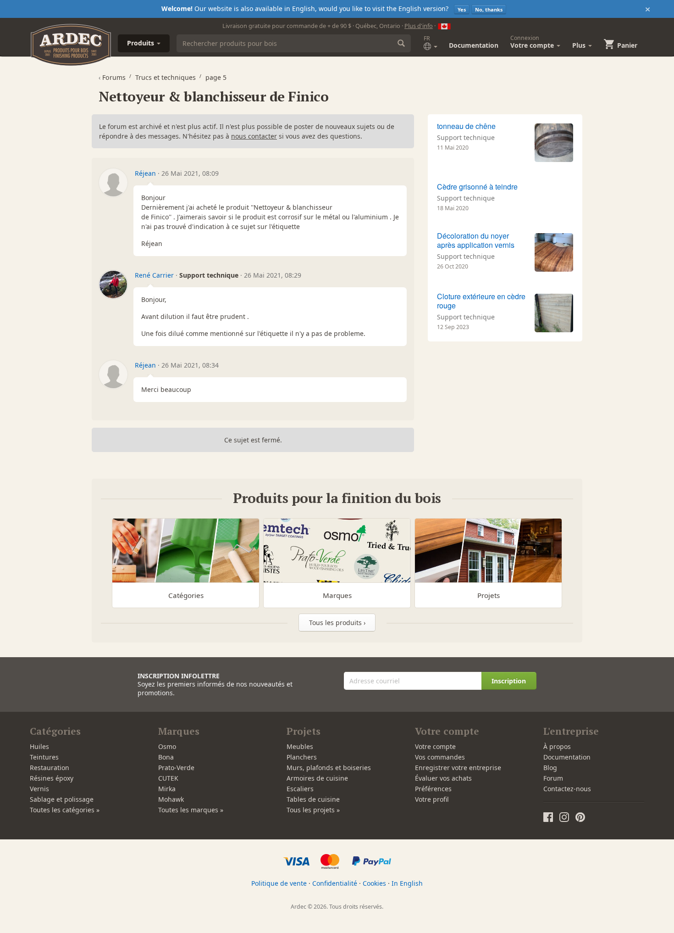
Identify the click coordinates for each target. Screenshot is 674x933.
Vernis (39, 788)
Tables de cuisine (313, 799)
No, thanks (489, 9)
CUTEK (168, 778)
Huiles (39, 746)
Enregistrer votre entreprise (458, 767)
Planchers (302, 757)
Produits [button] (141, 43)
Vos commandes (440, 757)
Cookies (374, 883)
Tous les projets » (313, 809)
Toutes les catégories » (64, 809)
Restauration (49, 767)
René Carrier (154, 275)
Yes (462, 9)
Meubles (300, 746)
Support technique (466, 137)
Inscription (509, 680)
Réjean (145, 173)
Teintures (44, 757)
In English (407, 883)
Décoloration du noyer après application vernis (475, 240)
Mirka (167, 788)
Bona (166, 757)
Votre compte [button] (533, 42)
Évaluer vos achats (443, 778)
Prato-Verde (176, 767)
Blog (550, 767)
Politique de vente (279, 883)
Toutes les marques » (190, 809)
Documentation (473, 45)
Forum (553, 778)
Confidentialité (334, 883)
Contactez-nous (567, 788)
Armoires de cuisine (317, 778)
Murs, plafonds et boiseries (329, 767)
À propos (557, 746)
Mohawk (171, 799)
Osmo (167, 746)
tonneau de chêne (466, 126)
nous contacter (254, 136)
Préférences (433, 788)
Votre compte (435, 746)
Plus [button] (579, 45)
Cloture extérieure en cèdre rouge (481, 301)
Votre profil (432, 799)
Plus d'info (418, 26)
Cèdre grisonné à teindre (477, 186)
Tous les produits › (337, 622)
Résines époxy (51, 778)
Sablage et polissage (62, 799)
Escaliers (300, 788)
